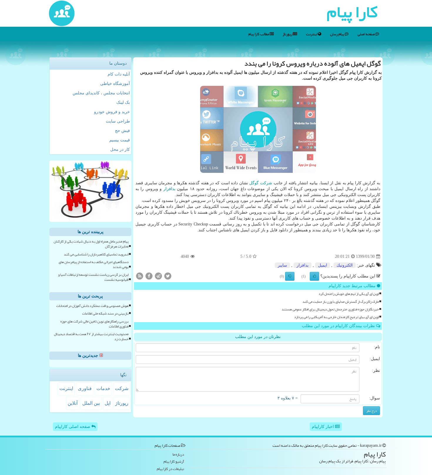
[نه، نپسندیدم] (289, 276)
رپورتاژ (288, 34)
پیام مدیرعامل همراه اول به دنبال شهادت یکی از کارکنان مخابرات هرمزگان (90, 244)
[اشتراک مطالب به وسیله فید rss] (139, 276)
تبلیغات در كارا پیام (170, 469)
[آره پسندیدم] (314, 276)
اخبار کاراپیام (323, 426)
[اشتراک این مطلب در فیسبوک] (149, 276)
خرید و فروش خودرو (112, 112)
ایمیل (322, 265)
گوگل (254, 183)
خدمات (103, 388)
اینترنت (312, 34)
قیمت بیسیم (119, 140)
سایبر (282, 265)
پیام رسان (337, 34)
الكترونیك (344, 265)
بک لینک (123, 102)
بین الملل (91, 403)
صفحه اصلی (366, 34)
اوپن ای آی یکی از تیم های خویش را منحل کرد (349, 293)
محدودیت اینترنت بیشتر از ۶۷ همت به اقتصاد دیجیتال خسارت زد (91, 336)
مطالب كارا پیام (258, 34)
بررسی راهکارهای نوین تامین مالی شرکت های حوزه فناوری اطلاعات (94, 324)
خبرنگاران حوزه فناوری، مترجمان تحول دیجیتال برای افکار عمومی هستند (330, 309)
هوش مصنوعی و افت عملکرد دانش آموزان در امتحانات (92, 305)
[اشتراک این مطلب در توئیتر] (168, 276)
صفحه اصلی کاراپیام (73, 426)
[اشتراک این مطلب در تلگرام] (158, 276)
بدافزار (169, 189)
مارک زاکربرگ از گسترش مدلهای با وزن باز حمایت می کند (340, 301)
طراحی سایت (118, 121)
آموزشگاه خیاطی (115, 83)
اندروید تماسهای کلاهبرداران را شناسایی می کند (96, 254)
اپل (107, 403)
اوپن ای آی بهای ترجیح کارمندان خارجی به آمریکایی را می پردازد (336, 317)
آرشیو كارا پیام (173, 461)
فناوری (85, 388)
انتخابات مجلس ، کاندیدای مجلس (101, 93)
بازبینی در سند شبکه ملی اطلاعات (105, 313)
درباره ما (178, 454)
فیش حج (122, 130)
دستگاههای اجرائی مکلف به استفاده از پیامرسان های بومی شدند (93, 264)
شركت (266, 183)
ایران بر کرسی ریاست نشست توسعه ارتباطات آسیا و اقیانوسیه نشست (93, 277)
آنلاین (73, 403)
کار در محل (120, 149)
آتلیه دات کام (119, 74)
